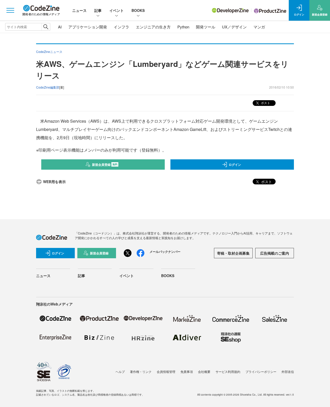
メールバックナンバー (165, 251)
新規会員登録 (105, 164)
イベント (116, 10)
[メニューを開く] (10, 10)
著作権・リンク (141, 371)
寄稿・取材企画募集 (233, 253)
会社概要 (204, 371)
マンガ (259, 26)
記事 (98, 10)
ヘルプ (120, 371)
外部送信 (288, 371)
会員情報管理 (166, 371)
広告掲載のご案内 (274, 253)
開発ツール (205, 26)
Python (183, 26)
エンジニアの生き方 (153, 26)
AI (60, 26)
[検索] (46, 26)
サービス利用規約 (228, 371)
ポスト (265, 102)
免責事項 (186, 371)
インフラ (121, 26)
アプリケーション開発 (87, 26)
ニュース (79, 10)
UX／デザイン (234, 26)
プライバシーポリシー (260, 371)
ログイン (235, 164)
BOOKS (138, 10)
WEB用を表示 (54, 181)
